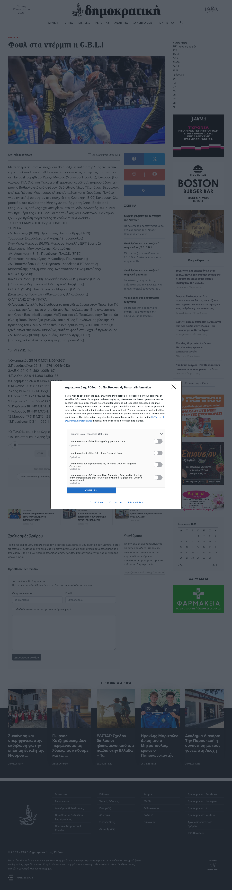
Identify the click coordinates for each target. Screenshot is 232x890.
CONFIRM (91, 490)
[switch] (158, 441)
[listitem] (116, 434)
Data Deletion (97, 502)
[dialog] (116, 445)
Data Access (116, 502)
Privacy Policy (135, 502)
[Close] (175, 388)
